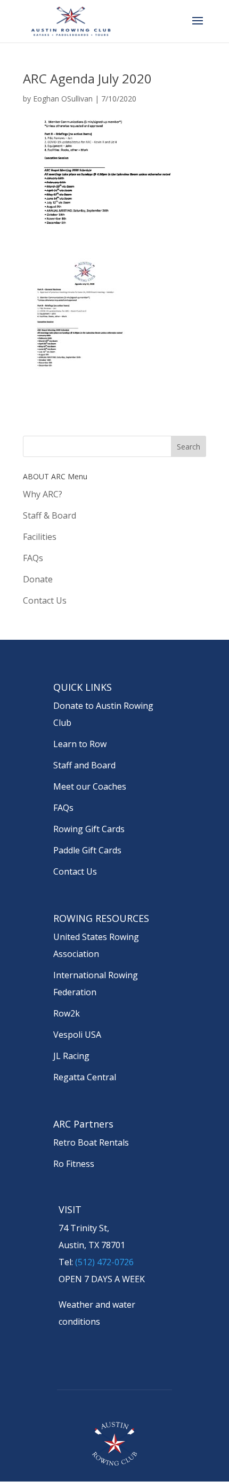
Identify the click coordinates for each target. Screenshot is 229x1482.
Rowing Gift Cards (89, 829)
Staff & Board (49, 515)
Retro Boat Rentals (91, 1142)
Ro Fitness (73, 1164)
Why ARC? (42, 494)
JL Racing (71, 1056)
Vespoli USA (77, 1034)
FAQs (33, 558)
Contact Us (45, 600)
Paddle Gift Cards (87, 850)
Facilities (39, 537)
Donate (38, 579)
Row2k (66, 1013)
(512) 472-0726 (104, 1262)
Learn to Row (80, 744)
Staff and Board (84, 765)
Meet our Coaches (89, 786)
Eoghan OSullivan (63, 99)
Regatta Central (84, 1077)
